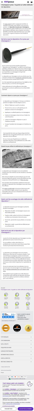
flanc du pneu (24, 180)
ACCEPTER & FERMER (26, 409)
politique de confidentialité (13, 404)
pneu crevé (8, 24)
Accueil (3, 288)
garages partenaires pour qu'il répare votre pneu (16, 270)
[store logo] (9, 2)
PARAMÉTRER (8, 409)
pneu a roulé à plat (9, 188)
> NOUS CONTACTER (5, 367)
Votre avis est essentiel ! (6, 370)
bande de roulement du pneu (24, 78)
